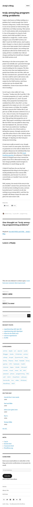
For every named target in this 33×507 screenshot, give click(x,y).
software (24, 377)
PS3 (27, 374)
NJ (21, 370)
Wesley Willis (8, 422)
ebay (26, 357)
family (5, 360)
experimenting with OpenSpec (13, 331)
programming (23, 213)
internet (5, 367)
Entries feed (7, 443)
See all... (5, 428)
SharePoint (16, 377)
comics (25, 354)
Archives (5, 494)
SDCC (9, 377)
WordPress (6, 383)
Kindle (17, 367)
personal (5, 374)
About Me (6, 490)
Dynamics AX (19, 357)
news (16, 370)
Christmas (18, 354)
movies (5, 370)
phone (12, 374)
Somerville (6, 380)
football (21, 360)
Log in (6, 441)
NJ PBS (6, 338)
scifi (4, 377)
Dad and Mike (8, 403)
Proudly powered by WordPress (17, 504)
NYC (24, 370)
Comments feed (9, 446)
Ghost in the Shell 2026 (11, 333)
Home (4, 486)
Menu (28, 5)
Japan (12, 367)
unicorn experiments (10, 335)
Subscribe (7, 476)
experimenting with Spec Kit (13, 329)
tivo (12, 380)
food (16, 360)
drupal (11, 357)
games (5, 364)
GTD (10, 364)
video (17, 380)
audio (25, 351)
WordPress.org (8, 448)
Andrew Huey (8, 213)
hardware (16, 364)
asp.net (20, 351)
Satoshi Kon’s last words (11, 397)
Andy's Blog (8, 6)
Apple (10, 351)
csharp (5, 357)
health (23, 364)
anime (5, 351)
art (15, 351)
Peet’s (6, 416)
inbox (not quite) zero (11, 409)
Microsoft (24, 367)
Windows (23, 380)
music (11, 370)
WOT (13, 383)
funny (27, 360)
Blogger (5, 354)
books (12, 354)
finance (11, 360)
